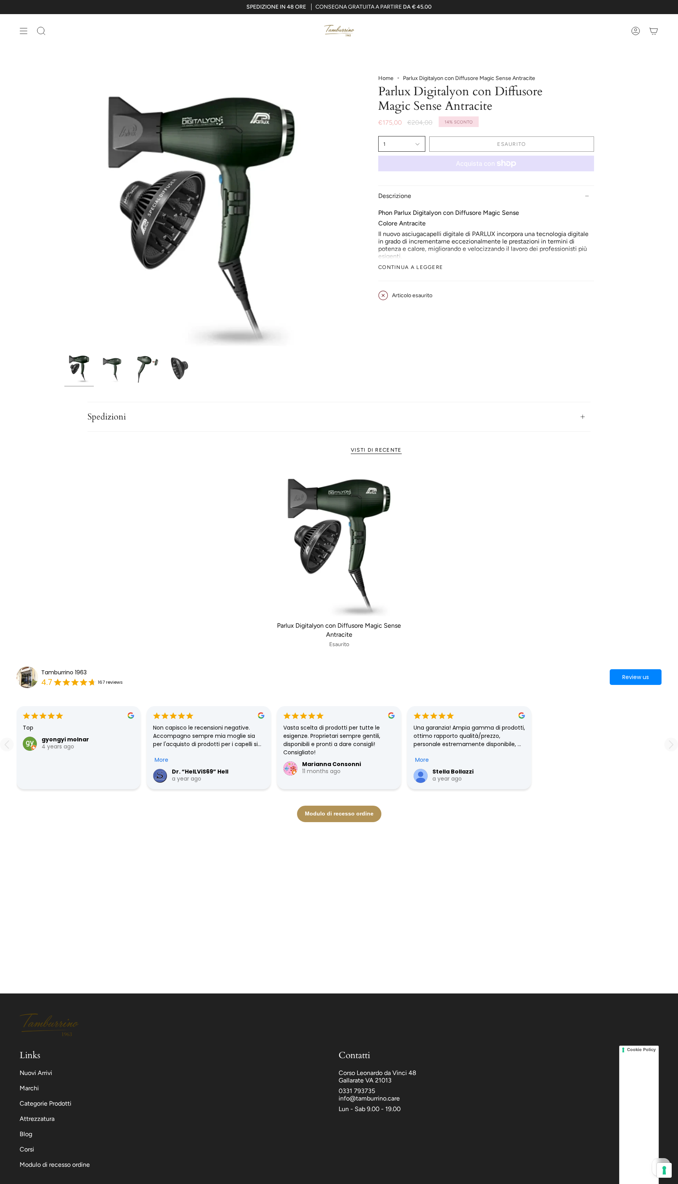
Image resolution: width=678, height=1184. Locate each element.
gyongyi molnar (65, 739)
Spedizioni (106, 417)
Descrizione (394, 196)
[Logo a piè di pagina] (49, 1024)
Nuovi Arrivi (36, 1073)
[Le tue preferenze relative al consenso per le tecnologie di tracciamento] (664, 1170)
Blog (26, 1134)
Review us (635, 677)
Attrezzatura (37, 1118)
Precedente (64, 212)
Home (386, 78)
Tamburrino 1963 (64, 672)
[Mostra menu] (23, 30)
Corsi (27, 1149)
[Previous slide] (7, 744)
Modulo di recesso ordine (55, 1164)
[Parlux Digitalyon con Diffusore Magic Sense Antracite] (339, 542)
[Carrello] (654, 30)
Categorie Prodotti (45, 1103)
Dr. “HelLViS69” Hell (200, 771)
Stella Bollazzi (453, 771)
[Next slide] (671, 744)
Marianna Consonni (331, 764)
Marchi (29, 1088)
